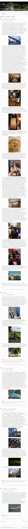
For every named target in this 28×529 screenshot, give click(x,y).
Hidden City (10, 403)
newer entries (24, 521)
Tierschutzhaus (17, 362)
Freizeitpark (15, 480)
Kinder (19, 515)
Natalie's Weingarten (17, 284)
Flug (16, 283)
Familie (11, 359)
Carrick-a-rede (12, 361)
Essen (11, 283)
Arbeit (13, 21)
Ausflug (13, 294)
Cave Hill (17, 361)
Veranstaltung (4, 516)
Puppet (23, 283)
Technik (8, 515)
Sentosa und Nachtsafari (9, 409)
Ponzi (23, 284)
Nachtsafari (10, 481)
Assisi (12, 362)
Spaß (14, 283)
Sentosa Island (5, 481)
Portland (19, 283)
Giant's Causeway (5, 361)
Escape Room (21, 285)
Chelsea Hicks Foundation (13, 285)
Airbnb (6, 285)
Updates (4, 293)
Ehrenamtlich (22, 361)
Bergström (11, 284)
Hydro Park (4, 362)
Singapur (24, 480)
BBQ (22, 359)
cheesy (9, 21)
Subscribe (25, 527)
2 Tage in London (7, 368)
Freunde (8, 283)
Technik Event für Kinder (9, 489)
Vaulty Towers (15, 403)
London (20, 401)
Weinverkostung (5, 284)
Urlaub (13, 410)
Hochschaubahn (16, 481)
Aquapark (9, 362)
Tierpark (20, 480)
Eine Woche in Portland (9, 19)
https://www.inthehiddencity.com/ (18, 387)
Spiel (15, 401)
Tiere (15, 359)
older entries (3, 521)
